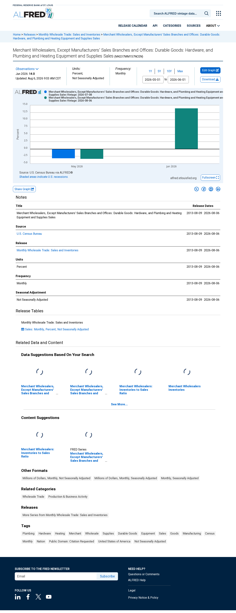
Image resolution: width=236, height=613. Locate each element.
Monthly (27, 541)
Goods (174, 533)
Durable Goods (127, 533)
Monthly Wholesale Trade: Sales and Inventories (69, 34)
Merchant (75, 533)
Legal (131, 590)
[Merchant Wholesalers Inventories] (187, 372)
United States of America (114, 541)
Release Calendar (132, 25)
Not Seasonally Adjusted (150, 541)
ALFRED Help (137, 580)
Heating (60, 533)
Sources (194, 25)
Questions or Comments (143, 574)
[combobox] (181, 13)
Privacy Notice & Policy (143, 597)
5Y (159, 71)
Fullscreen (209, 177)
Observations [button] (25, 69)
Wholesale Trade (33, 496)
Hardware (45, 533)
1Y (150, 71)
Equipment (148, 533)
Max (180, 71)
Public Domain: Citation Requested (71, 541)
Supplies (108, 533)
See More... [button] (119, 404)
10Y (169, 71)
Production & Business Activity (67, 496)
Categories (172, 25)
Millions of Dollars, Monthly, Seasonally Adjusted (125, 478)
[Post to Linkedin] (218, 189)
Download (209, 79)
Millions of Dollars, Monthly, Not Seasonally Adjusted (56, 478)
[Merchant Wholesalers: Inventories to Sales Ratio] (137, 372)
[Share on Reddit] (211, 189)
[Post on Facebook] (204, 189)
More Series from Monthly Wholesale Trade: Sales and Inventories (64, 515)
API (155, 25)
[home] (34, 13)
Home (17, 34)
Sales (162, 533)
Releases (30, 34)
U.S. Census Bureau (29, 233)
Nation (41, 541)
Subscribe (107, 576)
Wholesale (92, 533)
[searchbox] (181, 13)
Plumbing (28, 533)
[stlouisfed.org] (33, 5)
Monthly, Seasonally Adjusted (180, 478)
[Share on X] (196, 189)
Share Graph (23, 189)
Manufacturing (192, 533)
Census (210, 533)
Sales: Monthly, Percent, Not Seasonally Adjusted (57, 329)
